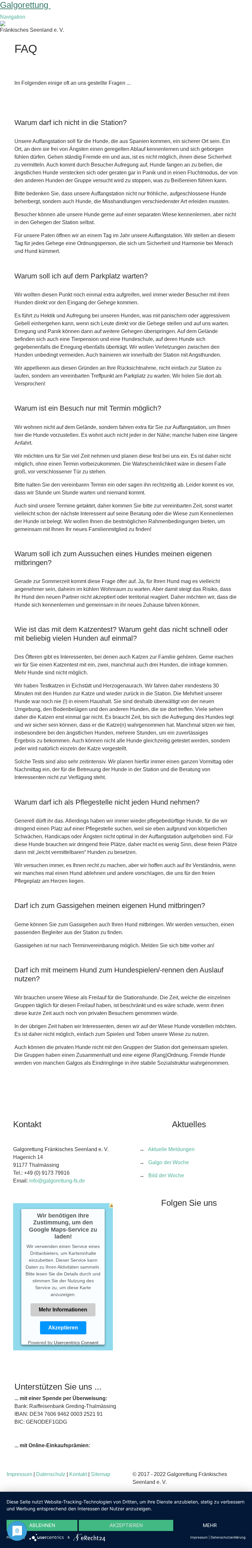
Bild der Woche (166, 1175)
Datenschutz (50, 1474)
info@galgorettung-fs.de (57, 1180)
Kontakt (78, 1474)
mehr (210, 1525)
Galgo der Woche (168, 1162)
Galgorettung (25, 5)
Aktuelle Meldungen (171, 1149)
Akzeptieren (63, 1327)
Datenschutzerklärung (228, 1537)
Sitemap (100, 1474)
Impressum (19, 1474)
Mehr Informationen (63, 1309)
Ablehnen (42, 1525)
